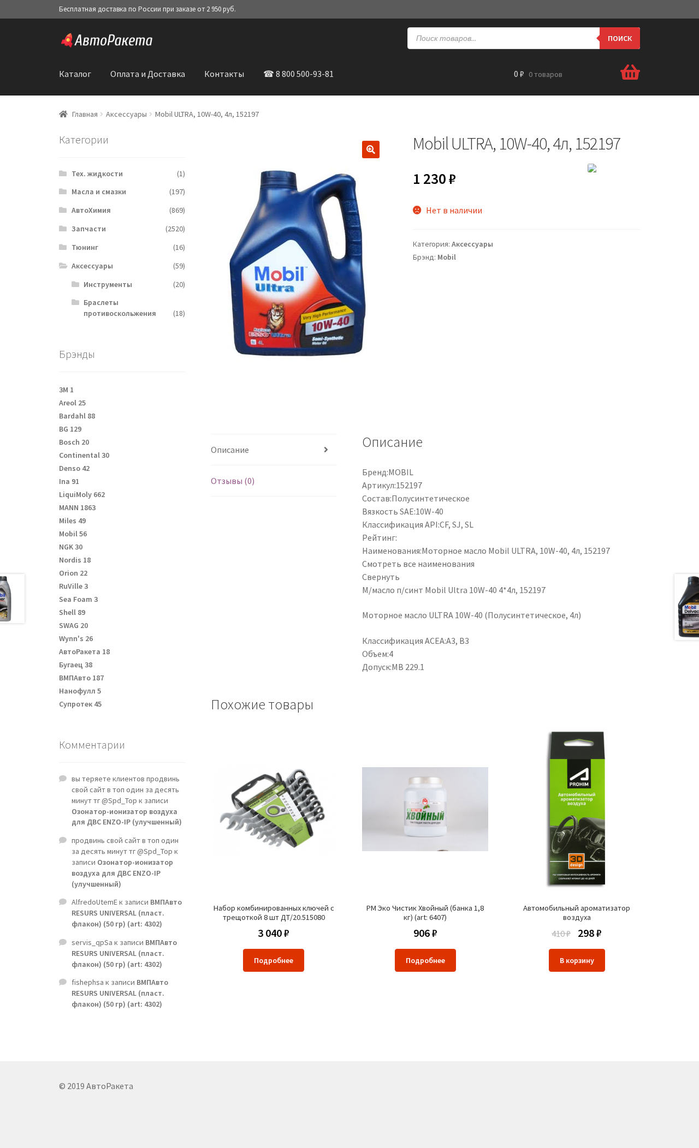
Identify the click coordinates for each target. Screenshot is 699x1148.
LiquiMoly (82, 494)
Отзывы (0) (232, 480)
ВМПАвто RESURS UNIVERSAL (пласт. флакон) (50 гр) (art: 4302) (127, 913)
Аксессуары (126, 114)
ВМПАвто (81, 678)
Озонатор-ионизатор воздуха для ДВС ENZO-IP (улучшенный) (127, 816)
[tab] (274, 449)
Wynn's (76, 638)
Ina (69, 481)
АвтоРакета (84, 651)
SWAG (73, 625)
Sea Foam (78, 599)
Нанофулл (80, 691)
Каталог (75, 73)
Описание (230, 449)
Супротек (80, 704)
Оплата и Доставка (147, 73)
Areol (72, 403)
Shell (72, 612)
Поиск (620, 38)
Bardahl (77, 416)
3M (66, 389)
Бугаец (75, 664)
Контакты (224, 73)
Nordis (75, 560)
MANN (77, 507)
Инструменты (108, 284)
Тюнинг (85, 247)
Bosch (74, 442)
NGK (70, 547)
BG (70, 429)
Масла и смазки (99, 191)
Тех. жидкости (97, 173)
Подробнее (273, 960)
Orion (73, 573)
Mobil (446, 257)
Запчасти (89, 229)
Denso (74, 468)
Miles (72, 520)
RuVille (73, 586)
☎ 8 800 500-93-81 (298, 73)
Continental (84, 455)
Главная (85, 114)
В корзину (577, 960)
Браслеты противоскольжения (120, 307)
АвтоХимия (91, 210)
